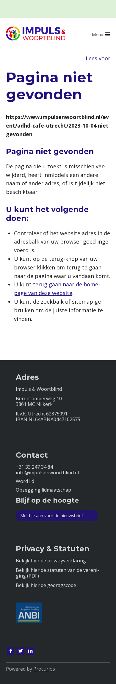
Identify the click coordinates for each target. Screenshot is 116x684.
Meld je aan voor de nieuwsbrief (51, 515)
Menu (97, 34)
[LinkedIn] (30, 651)
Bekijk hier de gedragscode (46, 585)
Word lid (25, 481)
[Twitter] (20, 651)
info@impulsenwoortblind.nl (47, 473)
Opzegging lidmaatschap (43, 490)
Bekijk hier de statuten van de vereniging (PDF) (57, 573)
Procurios (44, 669)
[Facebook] (10, 651)
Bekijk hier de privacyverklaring (51, 561)
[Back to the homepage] (35, 34)
